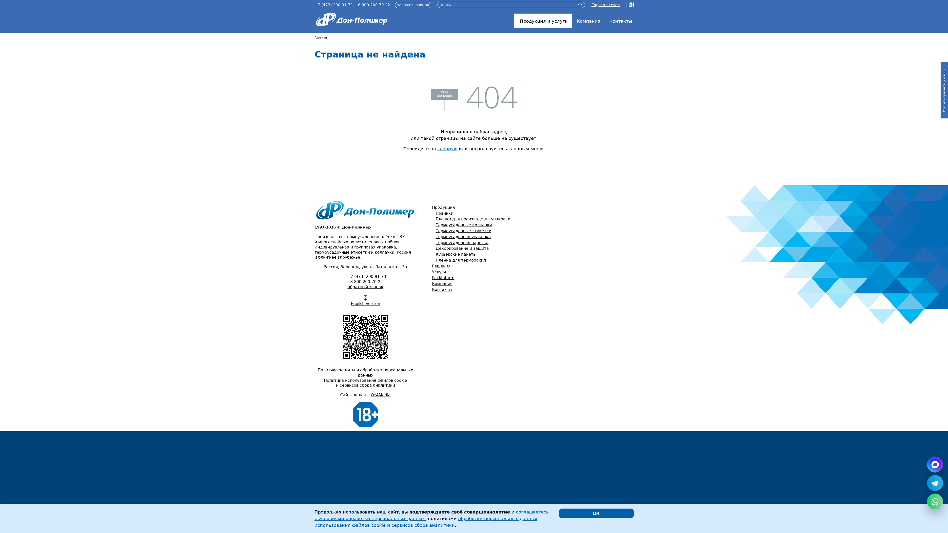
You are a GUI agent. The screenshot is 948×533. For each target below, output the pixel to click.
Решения (441, 266)
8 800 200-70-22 (374, 5)
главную (447, 148)
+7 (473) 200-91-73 (334, 5)
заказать (413, 5)
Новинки (444, 213)
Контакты (442, 289)
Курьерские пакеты (456, 254)
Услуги (439, 272)
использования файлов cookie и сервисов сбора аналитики (385, 525)
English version (365, 303)
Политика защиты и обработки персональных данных (365, 373)
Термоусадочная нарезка (462, 242)
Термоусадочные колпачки (464, 225)
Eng (606, 5)
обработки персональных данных (497, 518)
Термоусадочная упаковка (463, 236)
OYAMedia (381, 395)
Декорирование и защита (462, 248)
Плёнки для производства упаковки (473, 219)
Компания (442, 283)
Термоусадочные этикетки (463, 230)
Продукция (443, 207)
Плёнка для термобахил (461, 260)
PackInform (443, 277)
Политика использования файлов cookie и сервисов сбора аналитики (365, 383)
